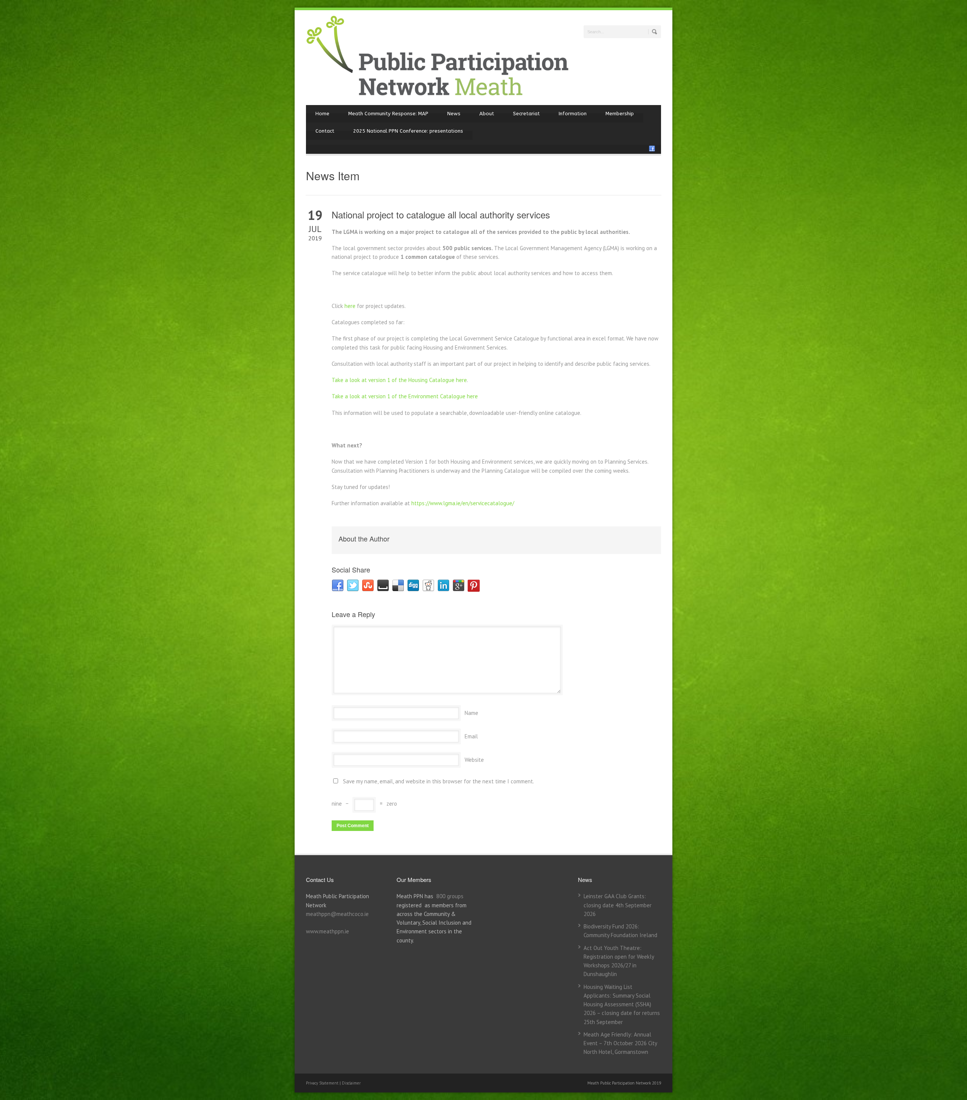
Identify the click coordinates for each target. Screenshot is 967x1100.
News (453, 113)
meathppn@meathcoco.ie (337, 913)
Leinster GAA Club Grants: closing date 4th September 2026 (618, 905)
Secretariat (526, 113)
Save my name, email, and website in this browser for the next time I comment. (438, 781)
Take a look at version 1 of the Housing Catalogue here (399, 380)
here (349, 305)
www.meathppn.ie (327, 931)
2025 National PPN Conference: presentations (408, 131)
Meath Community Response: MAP (388, 113)
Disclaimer (351, 1083)
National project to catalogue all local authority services (441, 214)
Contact (324, 131)
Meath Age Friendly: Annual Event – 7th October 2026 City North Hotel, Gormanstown (620, 1043)
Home (322, 113)
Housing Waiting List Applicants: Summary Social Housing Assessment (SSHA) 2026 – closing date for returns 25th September (622, 1004)
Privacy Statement (323, 1083)
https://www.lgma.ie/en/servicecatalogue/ (462, 503)
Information (573, 113)
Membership (620, 113)
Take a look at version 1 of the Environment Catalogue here (405, 396)
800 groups (449, 896)
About (486, 113)
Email (471, 736)
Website (474, 759)
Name (471, 712)
